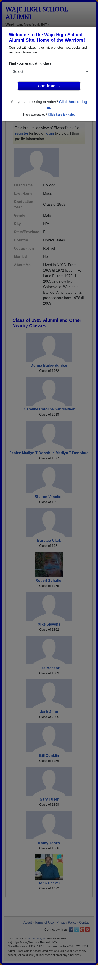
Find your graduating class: (31, 63)
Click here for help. (61, 114)
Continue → (49, 86)
